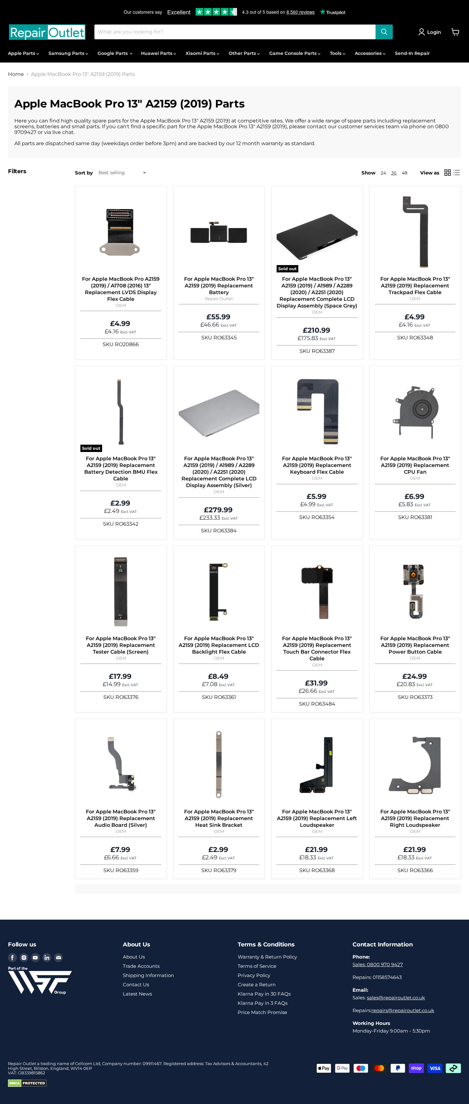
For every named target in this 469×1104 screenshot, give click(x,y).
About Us (134, 957)
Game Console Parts (293, 53)
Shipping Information (148, 975)
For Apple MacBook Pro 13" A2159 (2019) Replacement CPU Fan (415, 465)
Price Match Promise (262, 1012)
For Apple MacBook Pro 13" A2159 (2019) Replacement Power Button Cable (415, 645)
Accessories (369, 53)
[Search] (384, 32)
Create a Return (257, 985)
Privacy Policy (254, 975)
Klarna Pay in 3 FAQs (262, 1003)
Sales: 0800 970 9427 (378, 964)
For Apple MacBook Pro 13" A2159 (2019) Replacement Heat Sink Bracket (219, 818)
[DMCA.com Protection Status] (27, 1085)
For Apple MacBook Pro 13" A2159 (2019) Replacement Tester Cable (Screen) (121, 645)
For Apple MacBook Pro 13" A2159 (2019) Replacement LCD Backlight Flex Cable (219, 645)
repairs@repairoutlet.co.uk (402, 1010)
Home (16, 74)
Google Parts (113, 53)
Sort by (84, 172)
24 (383, 173)
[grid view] (447, 172)
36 (394, 173)
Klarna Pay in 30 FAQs (264, 994)
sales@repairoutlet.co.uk (396, 998)
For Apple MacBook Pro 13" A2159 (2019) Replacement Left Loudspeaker (317, 818)
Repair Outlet (219, 298)
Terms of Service (257, 966)
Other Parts (243, 53)
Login (434, 32)
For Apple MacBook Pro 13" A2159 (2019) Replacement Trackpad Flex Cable (415, 285)
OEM (121, 305)
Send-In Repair (412, 53)
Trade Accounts (141, 966)
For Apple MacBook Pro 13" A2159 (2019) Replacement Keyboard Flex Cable (317, 465)
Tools (336, 53)
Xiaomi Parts (201, 53)
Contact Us (136, 985)
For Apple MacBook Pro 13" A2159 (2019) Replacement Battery (219, 285)
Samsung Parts (67, 53)
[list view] (456, 172)
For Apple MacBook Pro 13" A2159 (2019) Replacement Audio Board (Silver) (121, 818)
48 (404, 173)
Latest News (137, 994)
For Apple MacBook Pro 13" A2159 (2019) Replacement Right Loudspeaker (415, 818)
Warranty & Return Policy (267, 957)
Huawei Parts (157, 53)
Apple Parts (22, 53)
